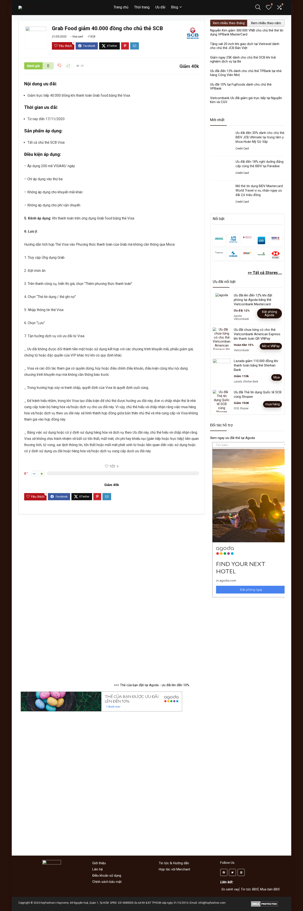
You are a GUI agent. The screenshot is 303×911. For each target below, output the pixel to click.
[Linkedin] (241, 872)
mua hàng (272, 404)
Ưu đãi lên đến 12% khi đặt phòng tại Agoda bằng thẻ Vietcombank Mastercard (253, 299)
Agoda (238, 315)
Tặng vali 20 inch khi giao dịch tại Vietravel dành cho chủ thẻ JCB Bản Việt (244, 46)
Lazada (238, 381)
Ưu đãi (160, 7)
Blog (174, 7)
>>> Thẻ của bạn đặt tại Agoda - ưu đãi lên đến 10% (151, 685)
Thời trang (142, 7)
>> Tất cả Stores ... (265, 272)
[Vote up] (42, 474)
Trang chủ (121, 7)
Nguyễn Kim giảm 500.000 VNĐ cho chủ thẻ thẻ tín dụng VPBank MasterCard (246, 32)
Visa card (77, 36)
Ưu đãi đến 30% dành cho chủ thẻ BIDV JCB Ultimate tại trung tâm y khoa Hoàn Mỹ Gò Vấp (260, 137)
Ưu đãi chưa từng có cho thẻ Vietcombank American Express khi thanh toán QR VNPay (257, 334)
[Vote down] (34, 474)
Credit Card (242, 148)
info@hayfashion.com (212, 902)
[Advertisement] (249, 638)
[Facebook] (223, 872)
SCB (92, 36)
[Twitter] (232, 872)
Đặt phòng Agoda (269, 313)
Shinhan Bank (250, 381)
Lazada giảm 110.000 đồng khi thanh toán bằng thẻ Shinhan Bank (256, 365)
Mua (276, 377)
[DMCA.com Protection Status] (264, 902)
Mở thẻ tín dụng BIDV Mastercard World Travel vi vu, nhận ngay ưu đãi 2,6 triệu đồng (259, 190)
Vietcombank (241, 319)
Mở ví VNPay (271, 346)
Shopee (244, 408)
